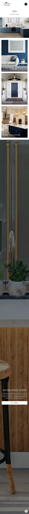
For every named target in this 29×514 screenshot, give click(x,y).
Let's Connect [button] (14, 402)
